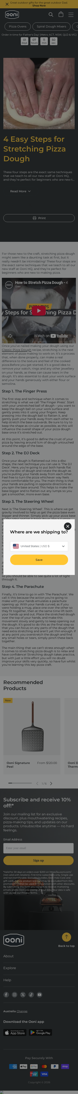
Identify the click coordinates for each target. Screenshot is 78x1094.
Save (39, 559)
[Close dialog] (67, 526)
